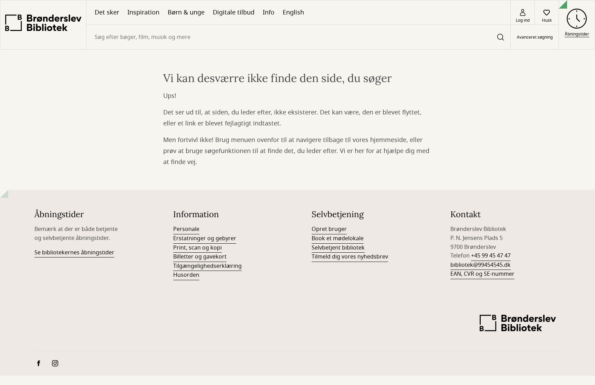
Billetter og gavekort (200, 257)
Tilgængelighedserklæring (207, 266)
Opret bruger (329, 229)
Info (268, 12)
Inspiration (143, 12)
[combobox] (298, 37)
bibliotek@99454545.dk (480, 265)
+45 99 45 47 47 (491, 256)
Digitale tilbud (233, 12)
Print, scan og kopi (197, 248)
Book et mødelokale (338, 238)
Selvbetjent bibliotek (338, 248)
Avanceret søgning (535, 37)
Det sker (107, 12)
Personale (186, 229)
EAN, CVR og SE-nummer (482, 274)
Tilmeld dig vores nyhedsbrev (350, 257)
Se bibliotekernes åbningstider (74, 253)
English (293, 12)
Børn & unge (186, 12)
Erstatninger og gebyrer (204, 238)
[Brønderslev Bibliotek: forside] (43, 24)
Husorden (186, 275)
